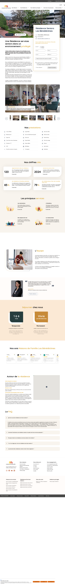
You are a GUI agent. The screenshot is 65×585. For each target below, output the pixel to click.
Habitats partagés (22, 470)
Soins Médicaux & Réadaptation (24, 469)
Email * (37, 54)
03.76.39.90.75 (40, 36)
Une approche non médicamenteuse (52, 465)
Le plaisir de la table (50, 469)
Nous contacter (35, 469)
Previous (6, 118)
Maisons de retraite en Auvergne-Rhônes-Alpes (12, 481)
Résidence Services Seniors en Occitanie (25, 484)
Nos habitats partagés (35, 7)
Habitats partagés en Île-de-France (54, 481)
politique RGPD (47, 64)
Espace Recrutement (59, 1)
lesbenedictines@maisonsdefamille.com (44, 38)
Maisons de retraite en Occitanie (10, 488)
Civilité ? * (37, 46)
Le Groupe (50, 1)
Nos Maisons (14, 7)
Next (58, 118)
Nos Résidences (23, 7)
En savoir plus (14, 174)
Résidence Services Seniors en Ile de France (26, 487)
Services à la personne (48, 7)
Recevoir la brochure (52, 67)
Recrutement (10, 34)
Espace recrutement (36, 468)
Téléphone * (50, 54)
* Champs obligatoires (38, 67)
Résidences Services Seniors (24, 467)
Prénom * (49, 50)
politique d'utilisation (41, 64)
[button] (58, 358)
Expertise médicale (49, 468)
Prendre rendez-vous (33, 293)
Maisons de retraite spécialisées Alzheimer (24, 466)
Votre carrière (58, 7)
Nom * (37, 50)
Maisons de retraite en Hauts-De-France (11, 485)
